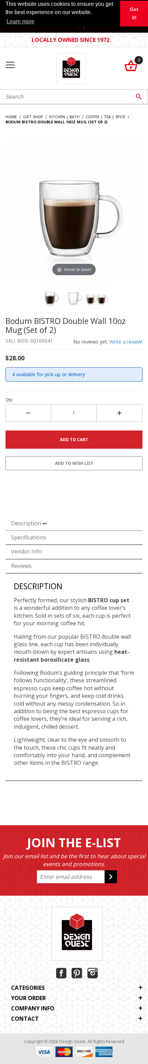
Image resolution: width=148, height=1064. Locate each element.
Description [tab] (26, 523)
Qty (9, 400)
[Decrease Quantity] (28, 413)
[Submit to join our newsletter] (111, 876)
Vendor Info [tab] (26, 551)
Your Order (28, 998)
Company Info (32, 1008)
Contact (25, 1018)
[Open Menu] (10, 65)
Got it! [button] (134, 13)
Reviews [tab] (21, 566)
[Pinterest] (77, 973)
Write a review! (125, 341)
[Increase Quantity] (119, 413)
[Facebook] (61, 973)
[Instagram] (92, 973)
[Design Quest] (71, 67)
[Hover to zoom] (74, 209)
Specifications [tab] (28, 537)
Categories (28, 988)
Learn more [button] (20, 21)
